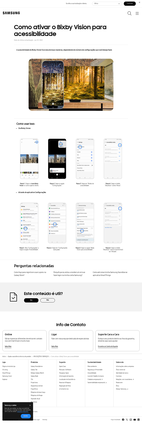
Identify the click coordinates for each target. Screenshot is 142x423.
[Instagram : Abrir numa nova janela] (131, 419)
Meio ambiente (92, 366)
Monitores (34, 402)
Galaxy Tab (34, 370)
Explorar (4, 379)
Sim (31, 300)
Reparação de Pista (65, 386)
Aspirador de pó (35, 399)
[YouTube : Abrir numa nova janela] (135, 419)
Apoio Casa (62, 366)
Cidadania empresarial (94, 379)
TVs (32, 379)
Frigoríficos (34, 389)
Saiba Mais (8, 346)
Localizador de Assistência (67, 379)
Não (47, 300)
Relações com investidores (124, 379)
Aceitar (26, 416)
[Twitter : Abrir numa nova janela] (127, 419)
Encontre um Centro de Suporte (108, 346)
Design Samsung (121, 389)
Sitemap (44, 419)
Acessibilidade (92, 373)
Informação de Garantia (66, 376)
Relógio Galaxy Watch (37, 373)
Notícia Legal (36, 419)
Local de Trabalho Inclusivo (96, 376)
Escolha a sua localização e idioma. (76, 3)
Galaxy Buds (34, 376)
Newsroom (119, 382)
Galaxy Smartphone (37, 366)
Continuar (130, 3)
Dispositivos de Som (37, 386)
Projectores (34, 382)
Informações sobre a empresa (125, 366)
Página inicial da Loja (8, 366)
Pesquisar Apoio (64, 373)
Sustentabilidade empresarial (96, 382)
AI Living (5, 370)
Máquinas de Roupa (36, 395)
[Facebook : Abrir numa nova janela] (123, 419)
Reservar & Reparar (65, 382)
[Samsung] (10, 13)
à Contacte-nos (64, 389)
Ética (117, 386)
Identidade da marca (122, 373)
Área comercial (120, 370)
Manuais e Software (65, 370)
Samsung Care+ (7, 376)
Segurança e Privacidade (95, 370)
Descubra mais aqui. (22, 411)
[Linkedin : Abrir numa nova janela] (138, 419)
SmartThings (6, 373)
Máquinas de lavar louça (38, 392)
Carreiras (119, 376)
